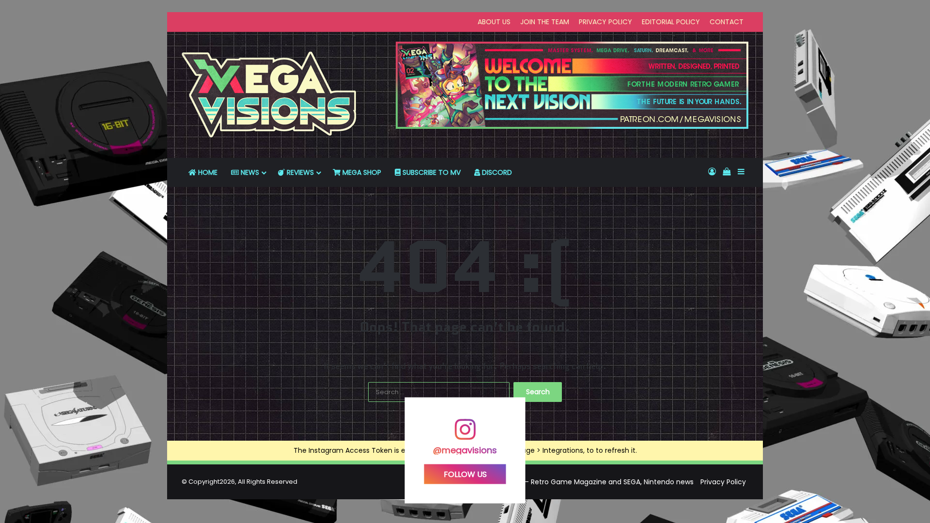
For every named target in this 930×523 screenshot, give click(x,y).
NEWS (249, 172)
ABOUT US (494, 22)
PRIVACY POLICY (605, 22)
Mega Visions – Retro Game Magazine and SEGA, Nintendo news (586, 482)
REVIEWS (299, 172)
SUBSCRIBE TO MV (431, 172)
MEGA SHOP (361, 172)
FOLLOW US (465, 474)
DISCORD (496, 172)
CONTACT (727, 22)
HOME (206, 172)
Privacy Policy (723, 482)
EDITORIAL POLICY (671, 22)
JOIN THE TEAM (544, 22)
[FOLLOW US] (465, 434)
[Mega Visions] (269, 94)
